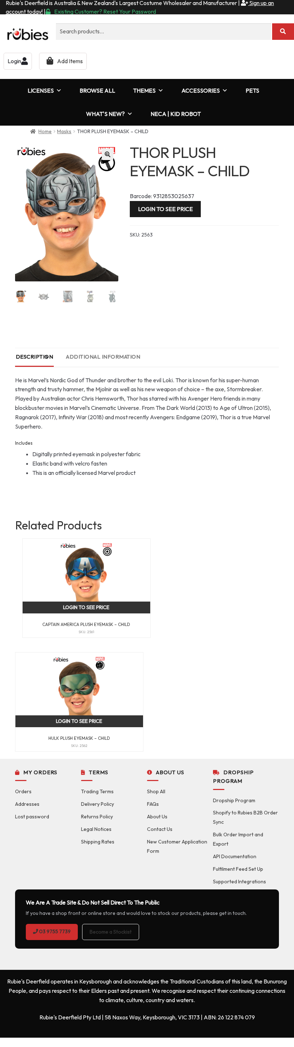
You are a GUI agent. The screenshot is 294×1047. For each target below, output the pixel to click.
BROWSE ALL (97, 90)
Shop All (156, 791)
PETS (252, 90)
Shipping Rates (97, 841)
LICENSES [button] (41, 90)
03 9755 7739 (54, 931)
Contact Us (159, 829)
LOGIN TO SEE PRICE (165, 208)
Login (14, 61)
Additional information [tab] (103, 356)
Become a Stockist (111, 932)
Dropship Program (234, 800)
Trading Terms (97, 791)
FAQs (153, 804)
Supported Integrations (239, 881)
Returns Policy (97, 816)
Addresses (27, 804)
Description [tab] (34, 356)
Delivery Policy (97, 804)
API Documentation (234, 856)
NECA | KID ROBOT (176, 113)
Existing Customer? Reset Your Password (105, 11)
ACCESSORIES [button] (200, 90)
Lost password (32, 816)
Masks (64, 131)
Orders (23, 791)
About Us (157, 816)
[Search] (283, 31)
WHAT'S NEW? (105, 113)
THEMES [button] (144, 90)
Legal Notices (96, 829)
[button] (107, 154)
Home (45, 131)
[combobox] (163, 31)
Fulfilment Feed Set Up (238, 869)
